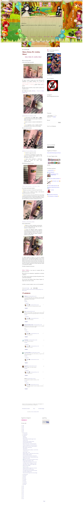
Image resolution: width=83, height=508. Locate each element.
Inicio (34, 408)
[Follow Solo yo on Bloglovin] (24, 420)
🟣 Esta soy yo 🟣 (46, 36)
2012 (23, 496)
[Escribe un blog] (34, 288)
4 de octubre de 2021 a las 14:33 (34, 333)
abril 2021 (24, 480)
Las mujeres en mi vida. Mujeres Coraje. (54, 174)
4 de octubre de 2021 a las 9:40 (34, 304)
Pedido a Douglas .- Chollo (26, 452)
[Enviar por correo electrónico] (33, 288)
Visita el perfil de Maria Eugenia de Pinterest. (54, 152)
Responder (25, 301)
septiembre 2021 (25, 474)
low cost (42, 289)
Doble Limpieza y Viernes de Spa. (27, 447)
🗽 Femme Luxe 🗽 (25, 466)
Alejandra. (27, 36)
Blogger (44, 501)
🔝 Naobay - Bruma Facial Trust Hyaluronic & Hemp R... (30, 459)
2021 (23, 431)
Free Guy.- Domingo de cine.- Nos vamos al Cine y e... (30, 445)
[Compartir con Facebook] (36, 288)
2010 (23, 498)
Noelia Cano (26, 296)
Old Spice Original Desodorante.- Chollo (28, 460)
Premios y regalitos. (33, 36)
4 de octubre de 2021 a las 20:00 (35, 352)
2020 (23, 486)
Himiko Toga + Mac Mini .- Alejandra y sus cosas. (29, 463)
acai (24, 289)
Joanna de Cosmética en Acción (28, 324)
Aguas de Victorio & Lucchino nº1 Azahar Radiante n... (30, 446)
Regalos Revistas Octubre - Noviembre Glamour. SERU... (30, 457)
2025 (23, 426)
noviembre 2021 (25, 434)
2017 (23, 489)
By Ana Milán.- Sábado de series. (27, 471)
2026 (23, 425)
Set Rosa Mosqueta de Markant (27, 442)
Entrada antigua (41, 408)
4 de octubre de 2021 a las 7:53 (32, 296)
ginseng (39, 289)
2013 (23, 494)
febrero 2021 (25, 483)
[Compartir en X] (35, 288)
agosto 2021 (25, 475)
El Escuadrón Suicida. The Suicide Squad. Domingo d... (30, 470)
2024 (23, 428)
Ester (25, 311)
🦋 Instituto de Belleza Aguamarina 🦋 (53, 185)
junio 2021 (24, 478)
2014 (23, 493)
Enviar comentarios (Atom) (35, 411)
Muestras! (24, 436)
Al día (23, 36)
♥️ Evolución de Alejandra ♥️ (55, 36)
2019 (23, 487)
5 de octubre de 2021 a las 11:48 (34, 372)
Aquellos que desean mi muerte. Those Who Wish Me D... (31, 453)
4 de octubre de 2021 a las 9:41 (34, 318)
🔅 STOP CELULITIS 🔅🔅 (51, 170)
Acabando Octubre (25, 440)
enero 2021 (24, 484)
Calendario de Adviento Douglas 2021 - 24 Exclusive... (30, 468)
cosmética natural (31, 289)
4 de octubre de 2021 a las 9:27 (30, 311)
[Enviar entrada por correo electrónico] (31, 288)
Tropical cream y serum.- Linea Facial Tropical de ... (30, 443)
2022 (23, 430)
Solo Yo (26, 288)
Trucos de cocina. (40, 36)
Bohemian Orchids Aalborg (26, 465)
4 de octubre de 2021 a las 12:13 (37, 324)
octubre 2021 (25, 435)
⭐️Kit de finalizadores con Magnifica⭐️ (53, 196)
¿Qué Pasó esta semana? (26, 458)
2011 (23, 497)
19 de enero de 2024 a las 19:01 (31, 378)
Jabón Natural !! (25, 448)
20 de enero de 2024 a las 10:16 (34, 384)
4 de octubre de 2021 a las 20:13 (34, 359)
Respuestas (27, 303)
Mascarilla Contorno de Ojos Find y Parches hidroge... (30, 472)
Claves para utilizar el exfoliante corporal (28, 441)
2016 (23, 491)
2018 (23, 488)
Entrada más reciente (26, 408)
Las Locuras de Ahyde (27, 352)
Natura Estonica (24, 290)
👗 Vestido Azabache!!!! (50, 172)
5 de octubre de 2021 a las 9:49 (32, 366)
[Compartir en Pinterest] (37, 288)
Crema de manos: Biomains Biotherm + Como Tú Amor (30, 449)
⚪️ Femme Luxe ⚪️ (25, 451)
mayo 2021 (24, 479)
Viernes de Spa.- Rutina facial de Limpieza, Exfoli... (30, 464)
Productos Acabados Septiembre (27, 454)
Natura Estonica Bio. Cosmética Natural (28, 469)
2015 (23, 492)
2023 (23, 429)
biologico (28, 289)
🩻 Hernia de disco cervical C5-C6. (52, 194)
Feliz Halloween (25, 437)
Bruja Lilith (26, 366)
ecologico (37, 289)
